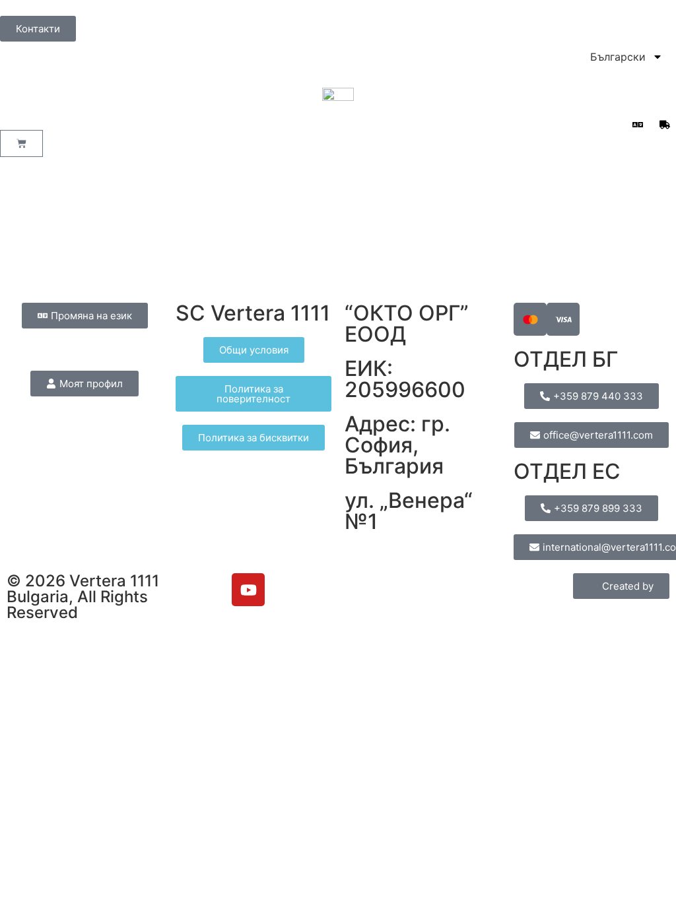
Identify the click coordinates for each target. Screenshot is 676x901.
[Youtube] (248, 589)
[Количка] (21, 143)
